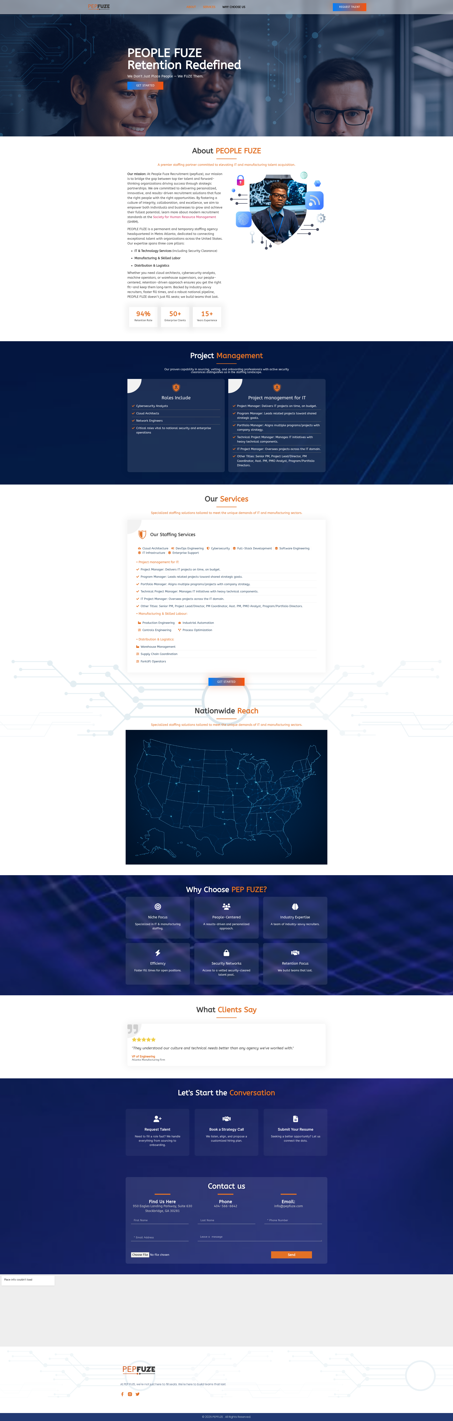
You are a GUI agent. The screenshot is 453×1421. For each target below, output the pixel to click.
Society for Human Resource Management (184, 217)
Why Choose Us (233, 7)
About (191, 7)
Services (209, 7)
